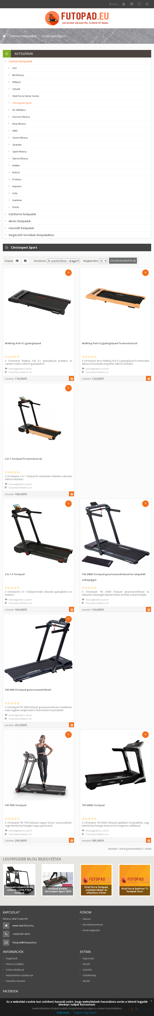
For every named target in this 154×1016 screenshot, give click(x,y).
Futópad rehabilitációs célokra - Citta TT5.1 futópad (19, 890)
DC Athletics (19, 110)
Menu (115, 4)
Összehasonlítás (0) (123, 260)
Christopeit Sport (22, 103)
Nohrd (16, 172)
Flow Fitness (19, 123)
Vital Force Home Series (25, 96)
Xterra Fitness (20, 158)
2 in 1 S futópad (15, 574)
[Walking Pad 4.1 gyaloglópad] (6, 299)
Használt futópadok (21, 228)
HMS (15, 130)
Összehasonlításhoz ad (20, 372)
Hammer (17, 200)
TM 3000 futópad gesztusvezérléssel (28, 689)
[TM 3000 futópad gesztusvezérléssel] (6, 645)
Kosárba (72, 379)
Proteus (16, 179)
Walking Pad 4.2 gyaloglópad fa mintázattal (109, 343)
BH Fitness (18, 75)
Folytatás (63, 1012)
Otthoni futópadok (20, 61)
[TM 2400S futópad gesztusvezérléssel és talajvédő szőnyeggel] (83, 530)
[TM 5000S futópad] (83, 761)
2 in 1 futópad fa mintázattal (23, 458)
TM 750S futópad (15, 805)
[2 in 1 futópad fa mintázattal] (6, 414)
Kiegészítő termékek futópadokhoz (31, 235)
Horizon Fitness (21, 116)
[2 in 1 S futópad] (6, 530)
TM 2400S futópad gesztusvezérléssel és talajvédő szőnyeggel (113, 577)
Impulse (16, 186)
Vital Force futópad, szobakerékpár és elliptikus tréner (96, 890)
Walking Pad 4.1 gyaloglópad (23, 343)
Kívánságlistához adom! (20, 368)
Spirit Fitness (19, 151)
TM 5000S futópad (93, 805)
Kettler (16, 165)
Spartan (17, 144)
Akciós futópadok (20, 221)
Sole (14, 193)
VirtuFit (16, 89)
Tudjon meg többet (85, 1012)
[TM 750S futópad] (6, 761)
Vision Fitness (20, 137)
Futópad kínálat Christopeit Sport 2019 (58, 890)
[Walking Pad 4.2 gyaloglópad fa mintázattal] (83, 299)
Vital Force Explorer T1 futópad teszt (134, 890)
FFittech (16, 82)
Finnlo (15, 207)
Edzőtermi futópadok (22, 214)
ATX (14, 68)
